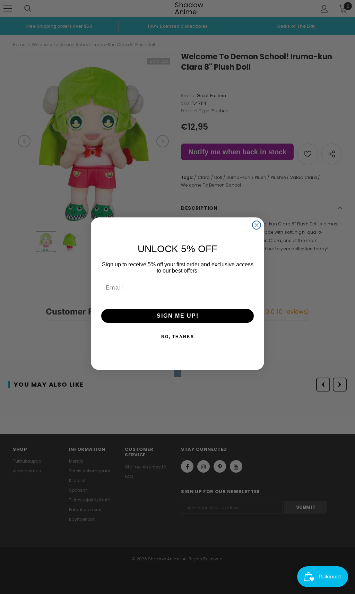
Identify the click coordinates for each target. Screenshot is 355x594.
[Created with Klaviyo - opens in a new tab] (177, 373)
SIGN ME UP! (178, 316)
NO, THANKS (177, 336)
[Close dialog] (256, 225)
